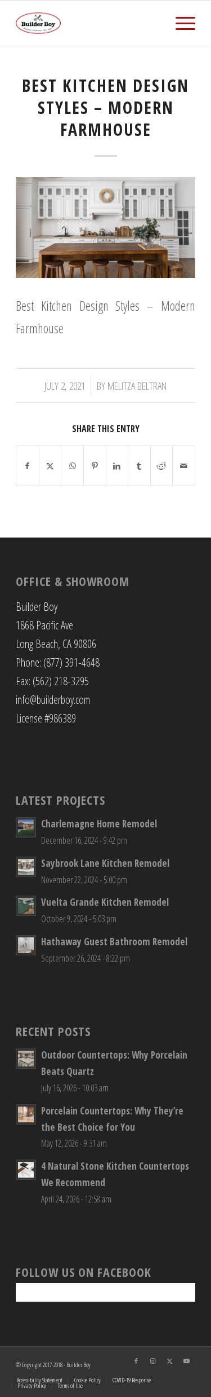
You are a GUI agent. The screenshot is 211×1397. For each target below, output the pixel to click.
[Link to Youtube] (186, 1360)
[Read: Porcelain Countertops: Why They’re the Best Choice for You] (26, 1114)
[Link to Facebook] (136, 1360)
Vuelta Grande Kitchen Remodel (105, 902)
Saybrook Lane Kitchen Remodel (105, 863)
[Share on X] (50, 466)
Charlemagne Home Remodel (99, 823)
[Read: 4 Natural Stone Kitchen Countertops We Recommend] (26, 1170)
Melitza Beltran (137, 385)
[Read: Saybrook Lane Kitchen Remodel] (26, 867)
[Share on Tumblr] (139, 466)
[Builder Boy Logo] (87, 23)
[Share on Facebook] (27, 466)
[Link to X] (169, 1360)
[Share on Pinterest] (95, 466)
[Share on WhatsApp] (72, 466)
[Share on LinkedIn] (117, 466)
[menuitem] (179, 23)
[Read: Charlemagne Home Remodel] (26, 827)
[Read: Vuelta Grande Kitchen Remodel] (26, 906)
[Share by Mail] (184, 466)
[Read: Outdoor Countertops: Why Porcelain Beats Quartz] (26, 1058)
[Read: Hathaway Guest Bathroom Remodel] (26, 945)
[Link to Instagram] (153, 1360)
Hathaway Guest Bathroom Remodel (114, 941)
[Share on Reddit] (162, 466)
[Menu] (179, 23)
